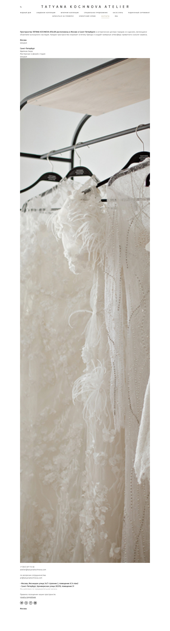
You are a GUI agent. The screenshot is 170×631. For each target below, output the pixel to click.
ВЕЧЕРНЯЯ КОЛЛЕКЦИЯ (70, 12)
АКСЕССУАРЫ (118, 12)
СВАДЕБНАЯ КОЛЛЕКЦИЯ (46, 12)
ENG (116, 16)
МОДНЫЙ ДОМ (25, 12)
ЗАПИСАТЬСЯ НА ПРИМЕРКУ (63, 16)
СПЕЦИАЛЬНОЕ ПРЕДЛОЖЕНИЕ (96, 12)
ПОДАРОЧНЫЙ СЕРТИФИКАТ (139, 12)
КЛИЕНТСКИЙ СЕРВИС (87, 16)
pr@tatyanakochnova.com (31, 578)
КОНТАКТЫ (105, 16)
